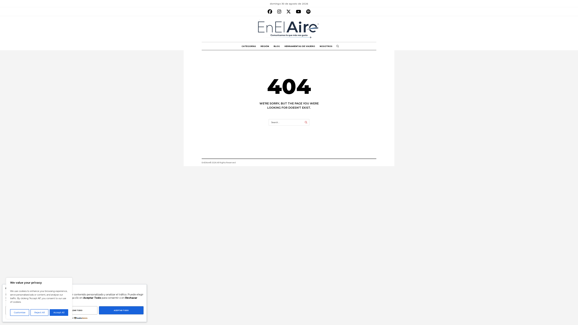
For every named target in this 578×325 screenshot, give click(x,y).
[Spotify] (308, 11)
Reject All (39, 312)
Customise (19, 312)
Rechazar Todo (74, 310)
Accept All (58, 312)
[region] (39, 298)
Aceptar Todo (121, 310)
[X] (288, 11)
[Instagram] (279, 11)
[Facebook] (269, 11)
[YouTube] (298, 11)
